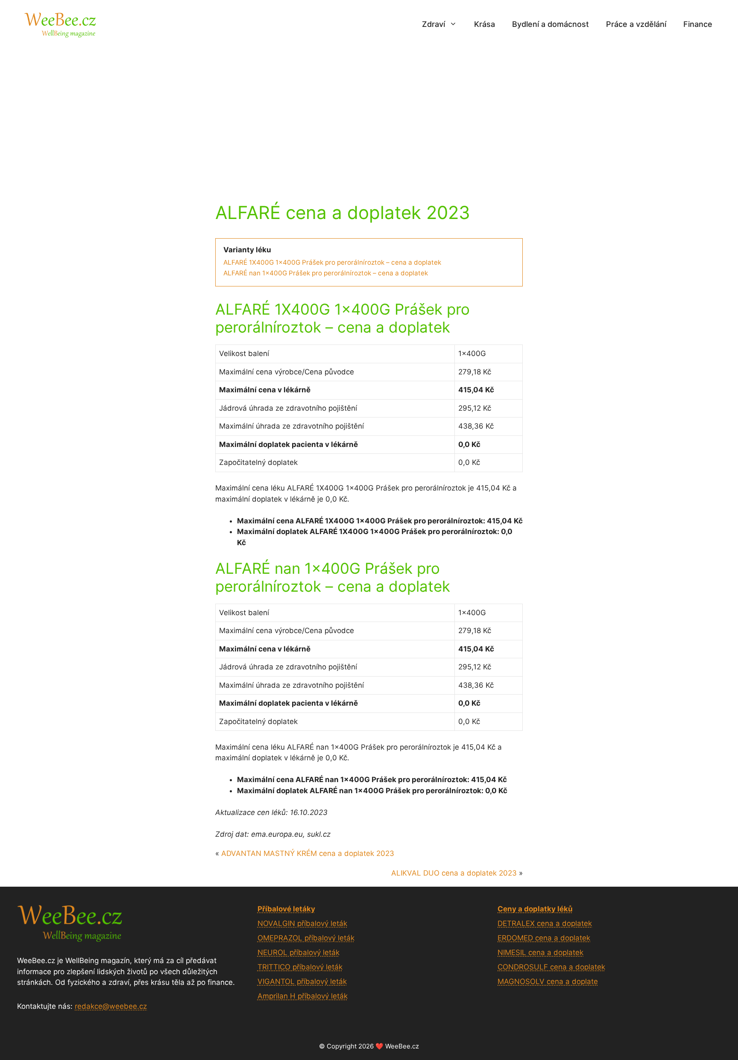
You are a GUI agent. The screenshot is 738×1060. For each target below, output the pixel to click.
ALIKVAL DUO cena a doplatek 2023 (454, 873)
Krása (484, 24)
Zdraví (433, 24)
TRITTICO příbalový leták (300, 967)
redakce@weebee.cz (111, 1006)
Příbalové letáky (286, 909)
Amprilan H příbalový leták (303, 996)
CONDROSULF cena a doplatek (551, 967)
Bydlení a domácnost (550, 24)
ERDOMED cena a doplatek (544, 938)
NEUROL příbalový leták (299, 952)
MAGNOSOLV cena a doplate (548, 981)
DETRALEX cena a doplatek (545, 923)
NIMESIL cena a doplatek (540, 952)
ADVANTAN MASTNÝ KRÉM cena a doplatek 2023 (307, 853)
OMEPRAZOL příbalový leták (306, 938)
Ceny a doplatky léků (535, 909)
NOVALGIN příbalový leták (302, 923)
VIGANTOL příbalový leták (302, 981)
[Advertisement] (369, 112)
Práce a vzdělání (636, 24)
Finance (697, 24)
